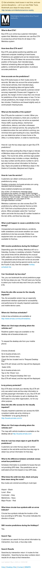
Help (3, 567)
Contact (20, 567)
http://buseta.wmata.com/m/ (11, 418)
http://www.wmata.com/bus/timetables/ (15, 318)
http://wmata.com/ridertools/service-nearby (18, 10)
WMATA (28, 567)
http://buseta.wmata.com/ (22, 433)
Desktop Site (11, 567)
